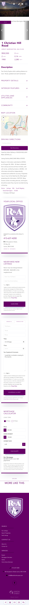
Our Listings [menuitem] (5, 530)
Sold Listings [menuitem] (5, 535)
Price (5, 427)
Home (3, 188)
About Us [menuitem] (4, 544)
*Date (5, 338)
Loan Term (7, 417)
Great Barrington (7, 190)
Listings (8, 188)
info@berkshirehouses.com (22, 4)
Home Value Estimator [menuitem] (7, 562)
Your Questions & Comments (11, 352)
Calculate (14, 451)
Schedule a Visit (19, 321)
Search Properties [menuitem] (6, 533)
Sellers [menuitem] (3, 559)
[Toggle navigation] (26, 4)
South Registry (20, 188)
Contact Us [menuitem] (4, 546)
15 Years (15, 421)
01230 (16, 190)
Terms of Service (13, 399)
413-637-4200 (19, 4)
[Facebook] (14, 583)
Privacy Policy (14, 297)
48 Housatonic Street (15, 571)
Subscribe (14, 304)
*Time (5, 345)
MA (13, 188)
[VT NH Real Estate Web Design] (14, 593)
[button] (2, 30)
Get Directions (14, 148)
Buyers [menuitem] (3, 555)
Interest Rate (8, 441)
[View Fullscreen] (3, 123)
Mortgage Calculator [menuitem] (7, 557)
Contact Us (9, 321)
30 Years (8, 421)
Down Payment (8, 434)
